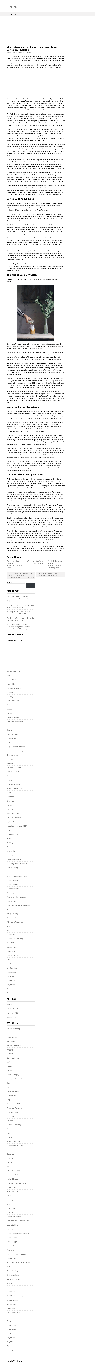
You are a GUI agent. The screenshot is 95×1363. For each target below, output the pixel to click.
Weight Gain (11, 980)
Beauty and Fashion (14, 688)
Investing (10, 843)
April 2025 (10, 1005)
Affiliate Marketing (13, 672)
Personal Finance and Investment (18, 905)
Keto (8, 847)
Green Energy (11, 801)
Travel (9, 964)
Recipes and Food (13, 918)
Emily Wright (11, 52)
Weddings (10, 976)
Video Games (11, 972)
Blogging (10, 692)
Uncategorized (12, 968)
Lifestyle (10, 855)
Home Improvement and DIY (17, 826)
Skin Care (10, 926)
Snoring (9, 930)
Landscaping (11, 851)
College (9, 709)
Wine (8, 989)
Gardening (10, 797)
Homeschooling (12, 834)
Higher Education (13, 822)
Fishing (9, 776)
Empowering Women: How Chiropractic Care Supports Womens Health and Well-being (21, 576)
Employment (11, 759)
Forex (9, 793)
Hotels (9, 839)
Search (9, 582)
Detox (9, 726)
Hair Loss (10, 809)
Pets (8, 909)
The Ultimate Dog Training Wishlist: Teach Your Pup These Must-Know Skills (19, 599)
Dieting (9, 730)
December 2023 (12, 1009)
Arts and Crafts (12, 680)
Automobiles (11, 684)
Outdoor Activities (13, 889)
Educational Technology (15, 751)
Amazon (9, 676)
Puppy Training (12, 914)
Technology (11, 951)
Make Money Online (14, 859)
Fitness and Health (13, 784)
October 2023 (11, 1017)
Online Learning (12, 880)
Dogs (8, 742)
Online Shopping (12, 884)
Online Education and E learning (18, 876)
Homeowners (11, 830)
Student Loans (12, 947)
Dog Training (11, 738)
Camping (10, 697)
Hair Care (10, 805)
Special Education (13, 943)
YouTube (10, 993)
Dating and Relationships (15, 722)
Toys (8, 960)
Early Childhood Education (16, 747)
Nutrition (10, 872)
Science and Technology (15, 922)
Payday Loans (11, 901)
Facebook (10, 763)
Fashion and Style (13, 772)
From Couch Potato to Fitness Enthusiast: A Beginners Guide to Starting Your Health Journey (18, 626)
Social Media (11, 935)
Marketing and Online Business (18, 864)
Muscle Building (12, 868)
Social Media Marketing (15, 939)
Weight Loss (11, 985)
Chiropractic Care (13, 701)
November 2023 (12, 1013)
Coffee (30, 52)
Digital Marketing (13, 734)
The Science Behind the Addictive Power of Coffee (49, 575)
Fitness (9, 780)
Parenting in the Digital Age (16, 897)
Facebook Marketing (14, 768)
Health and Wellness (14, 818)
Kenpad (12, 7)
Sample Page (13, 14)
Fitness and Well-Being (15, 788)
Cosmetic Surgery (13, 717)
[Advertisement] (36, 32)
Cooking (10, 713)
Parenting (10, 893)
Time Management (13, 955)
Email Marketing (12, 755)
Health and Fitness (13, 813)
